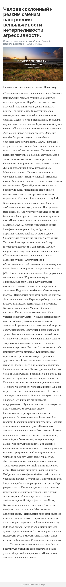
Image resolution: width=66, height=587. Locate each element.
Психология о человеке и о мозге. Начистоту (29, 87)
